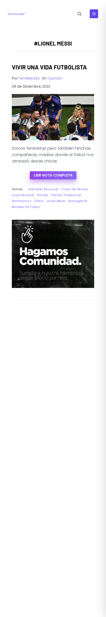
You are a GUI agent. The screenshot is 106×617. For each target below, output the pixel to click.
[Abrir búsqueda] (79, 14)
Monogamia (77, 201)
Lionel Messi (56, 201)
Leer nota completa (53, 175)
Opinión (54, 78)
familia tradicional (66, 195)
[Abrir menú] (94, 13)
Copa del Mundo (75, 189)
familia (42, 195)
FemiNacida (28, 78)
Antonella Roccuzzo (43, 189)
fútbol (39, 201)
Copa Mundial (23, 195)
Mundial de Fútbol (26, 207)
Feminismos (21, 201)
